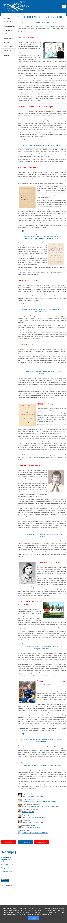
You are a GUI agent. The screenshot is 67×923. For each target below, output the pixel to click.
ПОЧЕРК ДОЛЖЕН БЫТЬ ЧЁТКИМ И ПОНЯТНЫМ (34, 796)
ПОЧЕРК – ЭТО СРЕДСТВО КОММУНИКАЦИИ (34, 817)
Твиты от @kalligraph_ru (7, 885)
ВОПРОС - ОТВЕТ (8, 38)
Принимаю (33, 918)
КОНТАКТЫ (7, 55)
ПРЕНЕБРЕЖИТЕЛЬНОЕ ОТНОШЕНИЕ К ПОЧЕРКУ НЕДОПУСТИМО (39, 801)
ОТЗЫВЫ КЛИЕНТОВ (9, 26)
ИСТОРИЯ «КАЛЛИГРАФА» (8, 44)
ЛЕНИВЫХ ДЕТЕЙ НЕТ (28, 812)
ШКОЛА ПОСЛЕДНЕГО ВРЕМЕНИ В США (32, 822)
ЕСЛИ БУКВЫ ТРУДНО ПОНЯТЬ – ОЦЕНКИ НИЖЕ (35, 833)
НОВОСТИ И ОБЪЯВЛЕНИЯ (7, 19)
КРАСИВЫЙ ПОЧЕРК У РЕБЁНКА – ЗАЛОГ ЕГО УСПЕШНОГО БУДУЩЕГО (40, 806)
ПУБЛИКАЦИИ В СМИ (9, 51)
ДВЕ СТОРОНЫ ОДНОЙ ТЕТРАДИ (31, 827)
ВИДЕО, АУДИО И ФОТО (8, 32)
